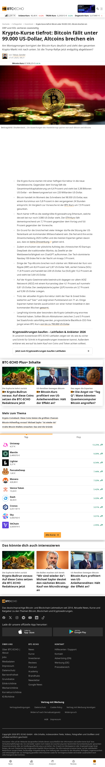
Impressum (8, 665)
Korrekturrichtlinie (11, 692)
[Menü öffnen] (101, 9)
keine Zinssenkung (39, 241)
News (31, 649)
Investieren (34, 658)
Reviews (32, 662)
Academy (33, 671)
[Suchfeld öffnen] (97, 9)
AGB (46, 719)
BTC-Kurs (69, 205)
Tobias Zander (19, 54)
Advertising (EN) (63, 658)
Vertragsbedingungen (20, 707)
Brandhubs (34, 675)
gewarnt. (44, 307)
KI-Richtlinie (8, 696)
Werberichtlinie (10, 687)
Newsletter (34, 680)
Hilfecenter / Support (66, 649)
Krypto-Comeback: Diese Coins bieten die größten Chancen (30, 418)
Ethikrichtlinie (9, 683)
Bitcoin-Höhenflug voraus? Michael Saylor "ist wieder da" (29, 422)
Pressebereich (62, 667)
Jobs (4, 657)
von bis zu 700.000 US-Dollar (54, 324)
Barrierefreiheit (10, 674)
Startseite (6, 24)
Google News (35, 684)
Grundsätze (8, 679)
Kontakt (59, 653)
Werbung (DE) (62, 662)
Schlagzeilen (17, 24)
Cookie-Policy (56, 707)
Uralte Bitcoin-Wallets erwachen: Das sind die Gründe (27, 426)
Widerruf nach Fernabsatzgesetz (45, 712)
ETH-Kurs (70, 217)
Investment (29, 24)
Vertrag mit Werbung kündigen (81, 707)
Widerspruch (71, 712)
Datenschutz (8, 670)
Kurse (31, 653)
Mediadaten (8, 661)
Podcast (32, 667)
